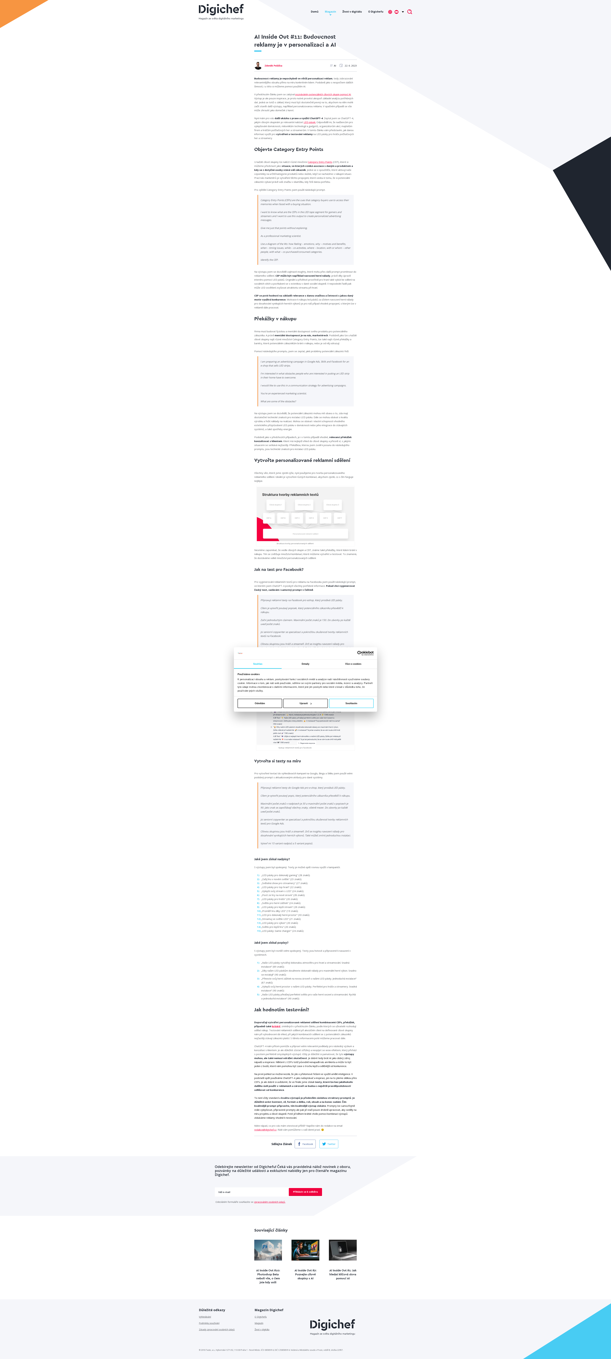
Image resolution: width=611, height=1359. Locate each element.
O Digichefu (375, 11)
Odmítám (260, 703)
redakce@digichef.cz (265, 1129)
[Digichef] (221, 12)
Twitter (331, 1144)
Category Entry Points (320, 162)
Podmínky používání (209, 1323)
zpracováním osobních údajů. (269, 1201)
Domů (315, 11)
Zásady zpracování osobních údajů (217, 1329)
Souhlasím (351, 703)
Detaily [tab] (305, 663)
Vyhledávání (205, 1316)
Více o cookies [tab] (353, 663)
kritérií (276, 1026)
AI (335, 65)
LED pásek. (310, 122)
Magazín (330, 11)
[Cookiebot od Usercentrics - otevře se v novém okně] (360, 653)
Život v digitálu (352, 11)
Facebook (307, 1144)
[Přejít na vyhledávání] (409, 12)
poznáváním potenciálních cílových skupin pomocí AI (323, 94)
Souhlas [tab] (257, 663)
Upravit (304, 703)
